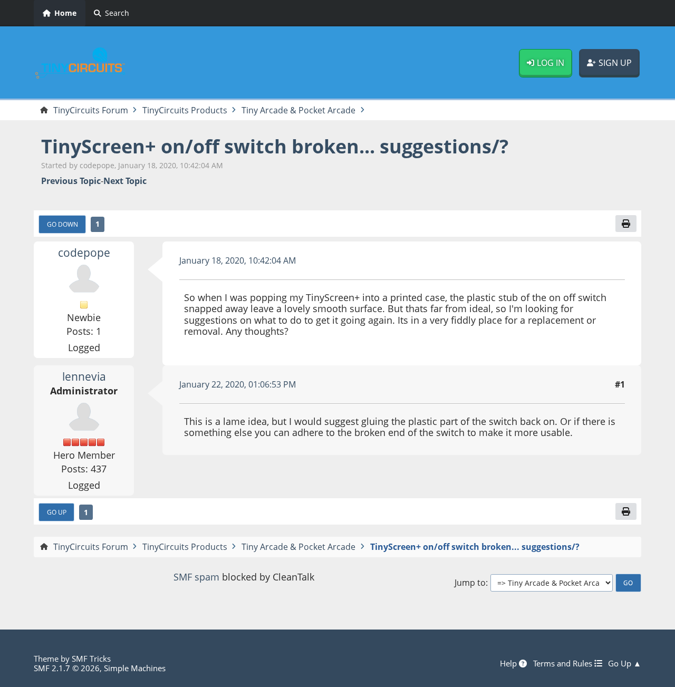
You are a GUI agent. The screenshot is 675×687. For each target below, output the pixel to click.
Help (509, 663)
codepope (84, 252)
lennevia (84, 376)
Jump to (470, 583)
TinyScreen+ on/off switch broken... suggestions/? (274, 146)
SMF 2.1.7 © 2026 (67, 668)
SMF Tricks (91, 658)
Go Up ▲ (624, 663)
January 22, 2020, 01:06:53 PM (237, 384)
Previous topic (71, 181)
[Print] (626, 223)
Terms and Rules (563, 663)
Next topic (125, 181)
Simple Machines (135, 668)
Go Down (62, 224)
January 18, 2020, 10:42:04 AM (237, 260)
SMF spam (196, 576)
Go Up (56, 512)
